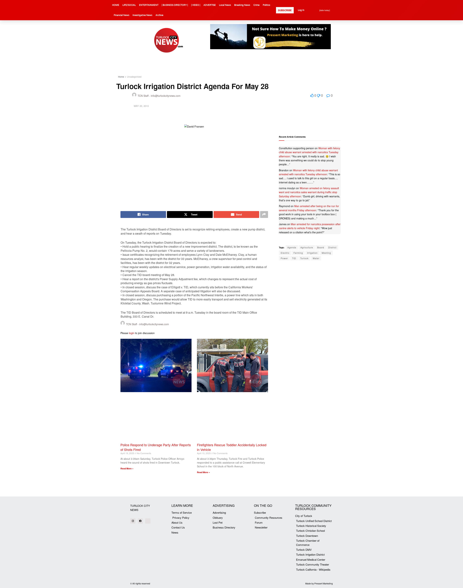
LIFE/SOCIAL (129, 5)
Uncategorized (134, 76)
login (131, 333)
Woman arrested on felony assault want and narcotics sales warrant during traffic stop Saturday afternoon (309, 192)
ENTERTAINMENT (148, 5)
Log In (301, 10)
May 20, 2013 (141, 106)
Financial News (121, 15)
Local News (225, 5)
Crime (256, 5)
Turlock (304, 258)
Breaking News (242, 5)
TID (294, 258)
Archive (159, 15)
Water (316, 258)
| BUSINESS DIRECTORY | (175, 5)
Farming (298, 252)
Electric (285, 252)
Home (121, 76)
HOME (115, 5)
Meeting (326, 252)
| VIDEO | (195, 5)
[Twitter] (147, 521)
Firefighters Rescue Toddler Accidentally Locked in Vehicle (231, 447)
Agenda (291, 247)
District (332, 247)
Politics (266, 5)
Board (320, 247)
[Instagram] (132, 521)
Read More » (126, 468)
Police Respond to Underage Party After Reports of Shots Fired (155, 447)
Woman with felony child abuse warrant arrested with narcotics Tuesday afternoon (309, 152)
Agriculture (306, 247)
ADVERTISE (209, 5)
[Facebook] (140, 521)
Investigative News (142, 15)
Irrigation (312, 252)
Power (284, 258)
